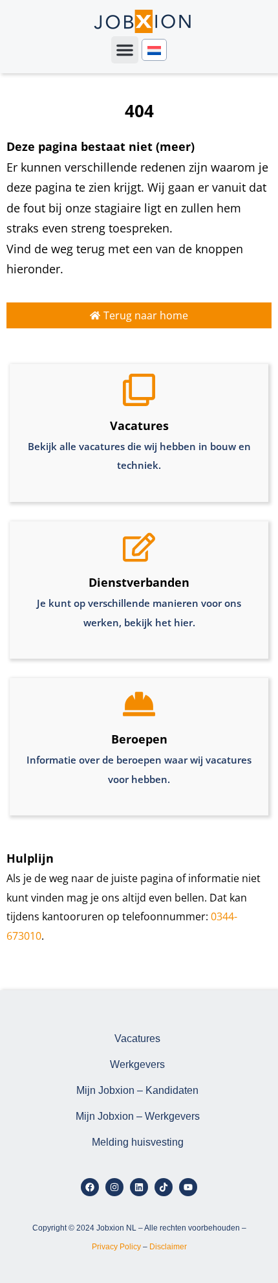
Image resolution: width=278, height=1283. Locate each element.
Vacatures (137, 1038)
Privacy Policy (116, 1246)
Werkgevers (137, 1064)
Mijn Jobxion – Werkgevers (138, 1116)
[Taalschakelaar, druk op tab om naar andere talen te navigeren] (154, 50)
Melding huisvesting (138, 1142)
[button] (124, 49)
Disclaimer (168, 1246)
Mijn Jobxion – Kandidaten (137, 1090)
